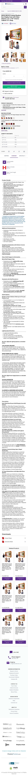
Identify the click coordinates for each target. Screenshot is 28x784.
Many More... (4, 130)
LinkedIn (19, 778)
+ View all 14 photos (5, 63)
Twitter (9, 778)
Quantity (4, 73)
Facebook (4, 778)
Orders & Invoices (14, 687)
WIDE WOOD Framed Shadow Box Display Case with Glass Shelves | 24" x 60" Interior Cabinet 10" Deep (20, 567)
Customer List (14, 702)
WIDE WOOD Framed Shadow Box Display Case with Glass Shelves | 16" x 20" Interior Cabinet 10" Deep (7, 567)
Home (2, 11)
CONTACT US (14, 683)
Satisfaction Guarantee (14, 709)
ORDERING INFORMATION (14, 669)
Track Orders (14, 685)
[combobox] (14, 7)
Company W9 (14, 679)
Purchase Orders (14, 675)
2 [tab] (14, 51)
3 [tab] (16, 51)
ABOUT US (14, 707)
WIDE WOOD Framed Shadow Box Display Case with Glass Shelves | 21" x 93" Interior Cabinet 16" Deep (7, 630)
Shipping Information (14, 673)
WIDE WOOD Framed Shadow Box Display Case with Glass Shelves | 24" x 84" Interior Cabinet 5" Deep (20, 630)
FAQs (14, 700)
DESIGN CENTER (14, 696)
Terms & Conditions (14, 713)
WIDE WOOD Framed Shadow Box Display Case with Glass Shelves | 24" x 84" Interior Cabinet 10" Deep (20, 599)
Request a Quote (14, 671)
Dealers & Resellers (14, 689)
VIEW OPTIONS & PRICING (7, 579)
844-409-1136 (9, 1)
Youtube (23, 778)
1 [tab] (12, 51)
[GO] (25, 7)
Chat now (15, 97)
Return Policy (14, 692)
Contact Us (24, 1)
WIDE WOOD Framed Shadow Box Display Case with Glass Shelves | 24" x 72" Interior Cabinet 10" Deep (7, 599)
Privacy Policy (14, 711)
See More (3, 110)
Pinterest (14, 778)
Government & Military (14, 677)
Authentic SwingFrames (14, 698)
